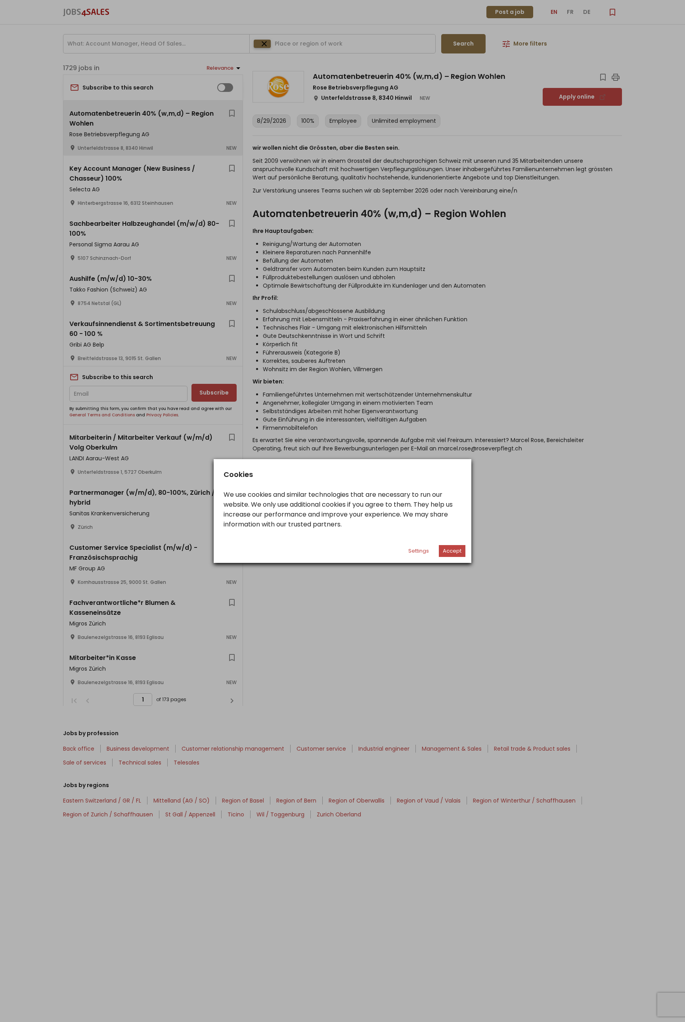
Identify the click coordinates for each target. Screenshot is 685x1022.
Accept (452, 551)
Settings (418, 551)
